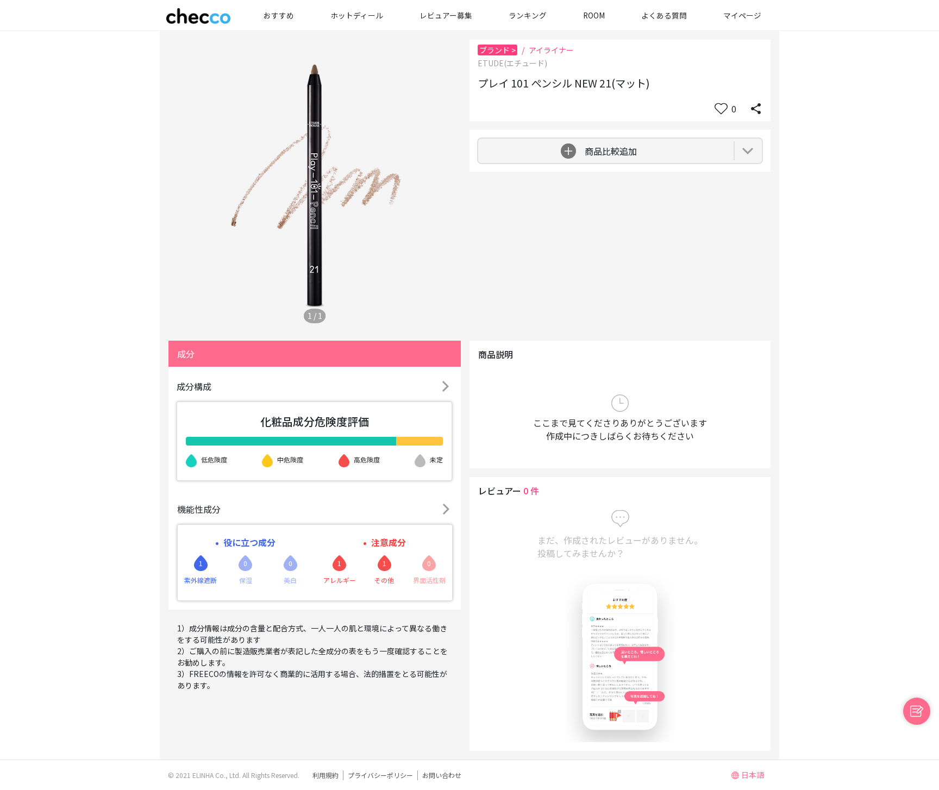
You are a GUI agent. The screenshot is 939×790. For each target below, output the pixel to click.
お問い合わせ (441, 775)
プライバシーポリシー (380, 775)
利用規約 (325, 775)
